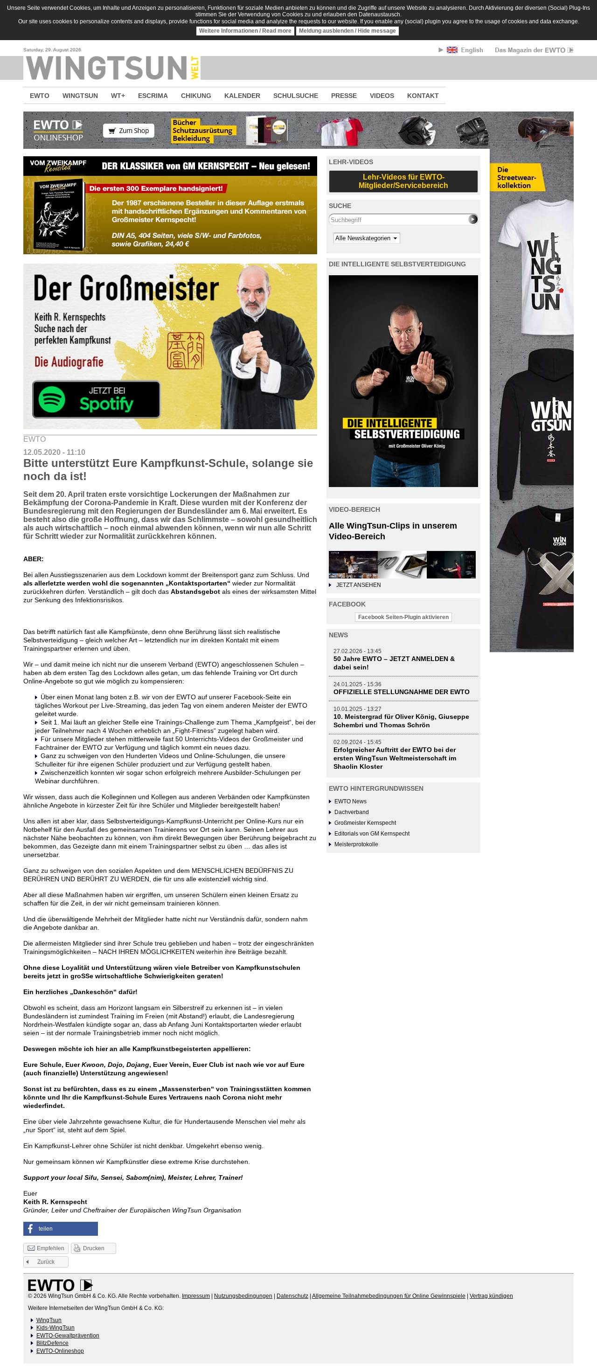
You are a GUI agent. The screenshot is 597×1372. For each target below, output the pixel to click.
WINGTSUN (80, 95)
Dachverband (351, 812)
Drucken (93, 1248)
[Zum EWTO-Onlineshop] (298, 130)
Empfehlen (50, 1248)
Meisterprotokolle (356, 844)
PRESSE (344, 95)
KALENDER (242, 95)
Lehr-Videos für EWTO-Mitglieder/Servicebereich (403, 181)
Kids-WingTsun (55, 1327)
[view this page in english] (465, 52)
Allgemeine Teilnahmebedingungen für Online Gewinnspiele (388, 1296)
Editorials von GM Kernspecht (372, 833)
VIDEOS (382, 95)
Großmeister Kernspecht (365, 823)
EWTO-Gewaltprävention (67, 1335)
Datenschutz (292, 1296)
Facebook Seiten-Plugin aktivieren (403, 617)
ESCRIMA (153, 95)
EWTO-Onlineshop (60, 1351)
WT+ (118, 95)
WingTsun (49, 1320)
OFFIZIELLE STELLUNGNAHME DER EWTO (401, 692)
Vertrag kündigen (491, 1296)
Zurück (46, 1262)
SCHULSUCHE (295, 95)
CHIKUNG (196, 95)
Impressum (196, 1296)
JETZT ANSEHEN (358, 585)
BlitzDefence (52, 1343)
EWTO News (350, 801)
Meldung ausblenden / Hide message (347, 31)
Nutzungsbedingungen (243, 1296)
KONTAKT (423, 95)
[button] (60, 1229)
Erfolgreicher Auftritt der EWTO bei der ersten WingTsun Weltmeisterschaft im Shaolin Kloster (394, 758)
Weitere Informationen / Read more (245, 31)
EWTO (39, 95)
